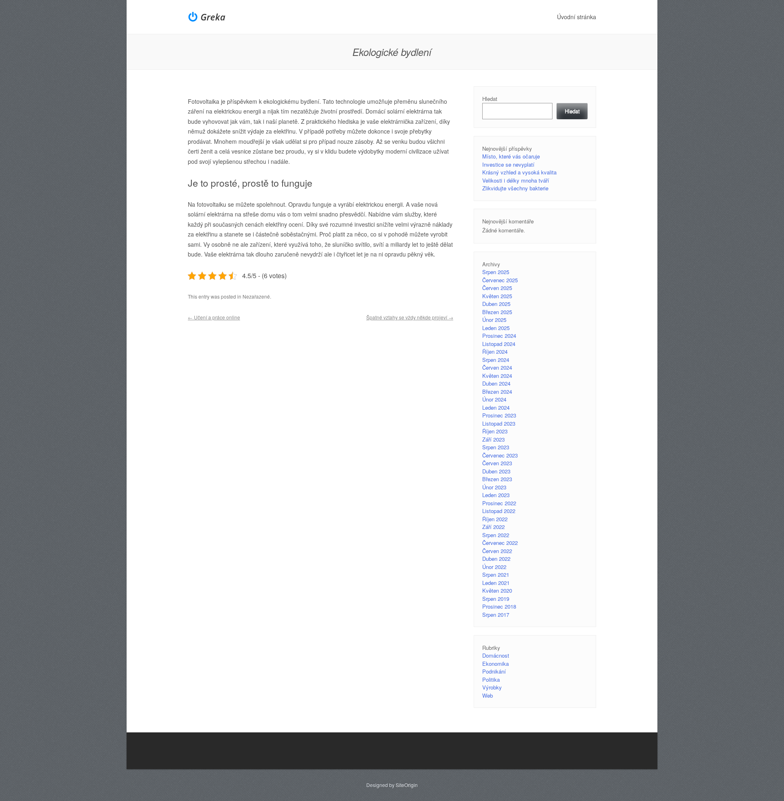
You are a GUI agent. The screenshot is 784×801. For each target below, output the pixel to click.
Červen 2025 (497, 288)
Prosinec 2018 (499, 606)
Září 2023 (493, 439)
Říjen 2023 (495, 431)
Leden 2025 (496, 328)
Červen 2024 (497, 367)
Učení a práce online (214, 317)
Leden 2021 (496, 583)
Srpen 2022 (495, 535)
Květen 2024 (497, 375)
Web (487, 695)
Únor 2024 (494, 399)
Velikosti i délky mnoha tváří (515, 180)
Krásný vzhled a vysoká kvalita (519, 172)
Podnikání (494, 671)
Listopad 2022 (498, 511)
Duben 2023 (496, 471)
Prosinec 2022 (499, 503)
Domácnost (495, 655)
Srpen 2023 (495, 447)
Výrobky (492, 687)
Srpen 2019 (495, 598)
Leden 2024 (496, 407)
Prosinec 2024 (499, 335)
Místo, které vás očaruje (511, 156)
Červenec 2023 (500, 455)
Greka (212, 17)
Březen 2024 (497, 391)
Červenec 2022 (500, 543)
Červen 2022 (497, 551)
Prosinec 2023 (499, 415)
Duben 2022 (496, 558)
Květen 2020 (497, 590)
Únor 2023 (494, 487)
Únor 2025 (494, 320)
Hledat (489, 99)
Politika (491, 679)
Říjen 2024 (495, 351)
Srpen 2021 (495, 574)
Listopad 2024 (498, 344)
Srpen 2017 (495, 614)
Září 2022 (493, 527)
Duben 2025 (496, 304)
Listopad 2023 (498, 423)
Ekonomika (495, 663)
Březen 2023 (497, 479)
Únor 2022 (494, 567)
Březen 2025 (497, 312)
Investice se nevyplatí (508, 164)
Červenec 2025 (500, 280)
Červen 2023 (497, 463)
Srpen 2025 (495, 272)
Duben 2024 (496, 383)
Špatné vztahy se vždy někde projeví (409, 317)
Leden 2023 (496, 495)
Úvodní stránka (576, 17)
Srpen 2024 (495, 360)
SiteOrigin (407, 784)
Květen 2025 (497, 296)
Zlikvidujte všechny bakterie (515, 188)
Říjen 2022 (495, 519)
